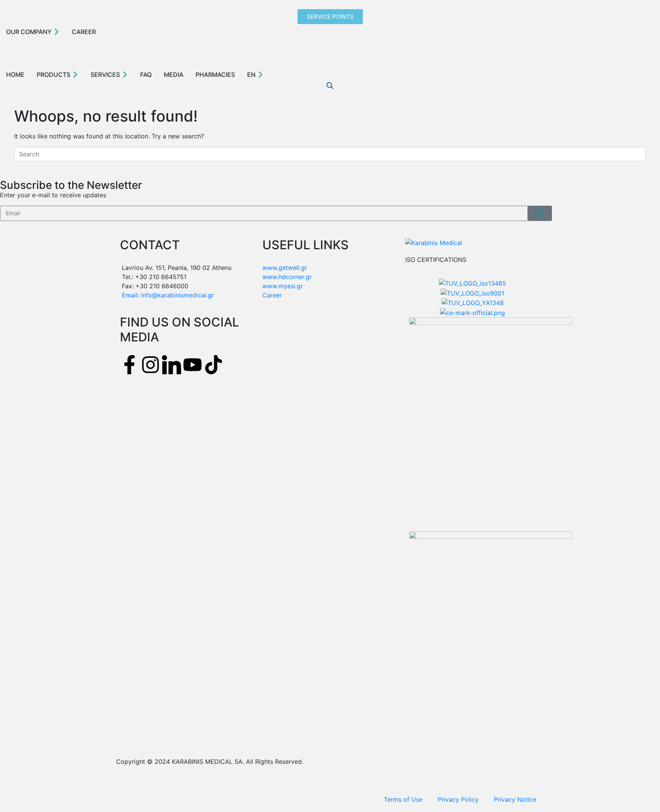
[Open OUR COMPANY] (56, 31)
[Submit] (540, 213)
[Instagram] (150, 364)
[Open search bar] (330, 85)
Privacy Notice (515, 799)
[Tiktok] (213, 364)
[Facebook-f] (129, 364)
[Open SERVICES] (125, 74)
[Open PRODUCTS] (75, 74)
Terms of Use (403, 799)
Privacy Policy (458, 799)
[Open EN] (260, 74)
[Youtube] (192, 364)
